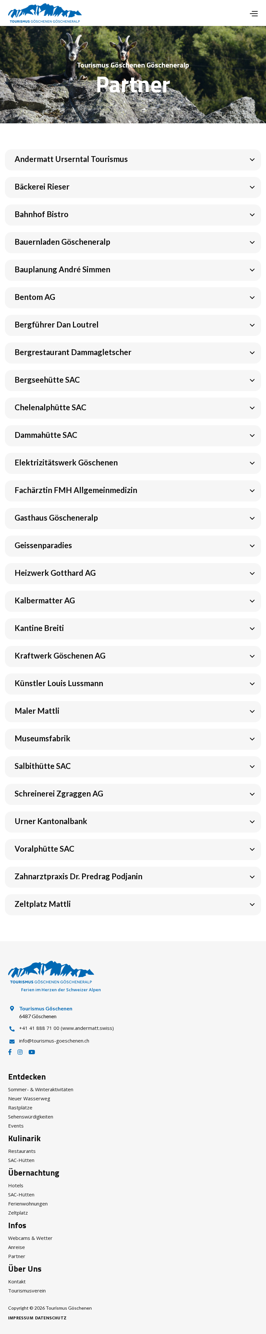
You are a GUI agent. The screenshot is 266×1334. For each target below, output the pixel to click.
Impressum (20, 1318)
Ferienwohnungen (28, 1203)
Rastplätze (20, 1107)
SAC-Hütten (21, 1160)
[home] (45, 13)
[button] (253, 13)
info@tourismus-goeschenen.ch (54, 1041)
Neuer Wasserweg (29, 1098)
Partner (16, 1256)
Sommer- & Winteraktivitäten (40, 1089)
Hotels (15, 1185)
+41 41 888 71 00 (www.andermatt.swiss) (66, 1028)
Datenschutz (50, 1318)
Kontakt (17, 1281)
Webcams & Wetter (30, 1238)
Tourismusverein (27, 1290)
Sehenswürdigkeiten (30, 1116)
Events (16, 1126)
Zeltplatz (18, 1213)
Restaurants (22, 1151)
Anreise (16, 1247)
